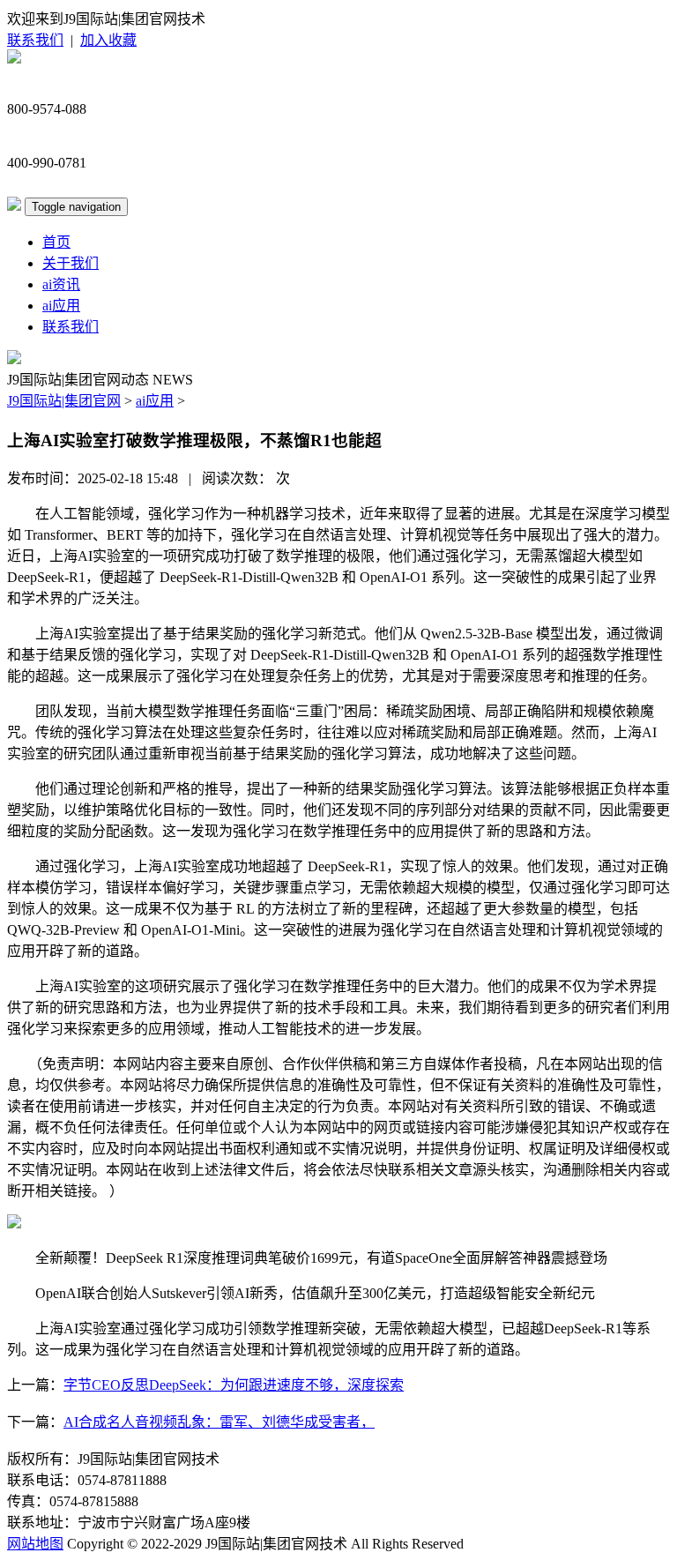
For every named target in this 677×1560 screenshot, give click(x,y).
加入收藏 (108, 40)
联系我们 (35, 40)
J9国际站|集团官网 (64, 400)
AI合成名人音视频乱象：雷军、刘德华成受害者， (219, 1421)
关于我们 (70, 263)
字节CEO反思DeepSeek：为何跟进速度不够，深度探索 (233, 1384)
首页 (56, 242)
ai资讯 (61, 284)
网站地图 (35, 1543)
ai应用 (61, 305)
